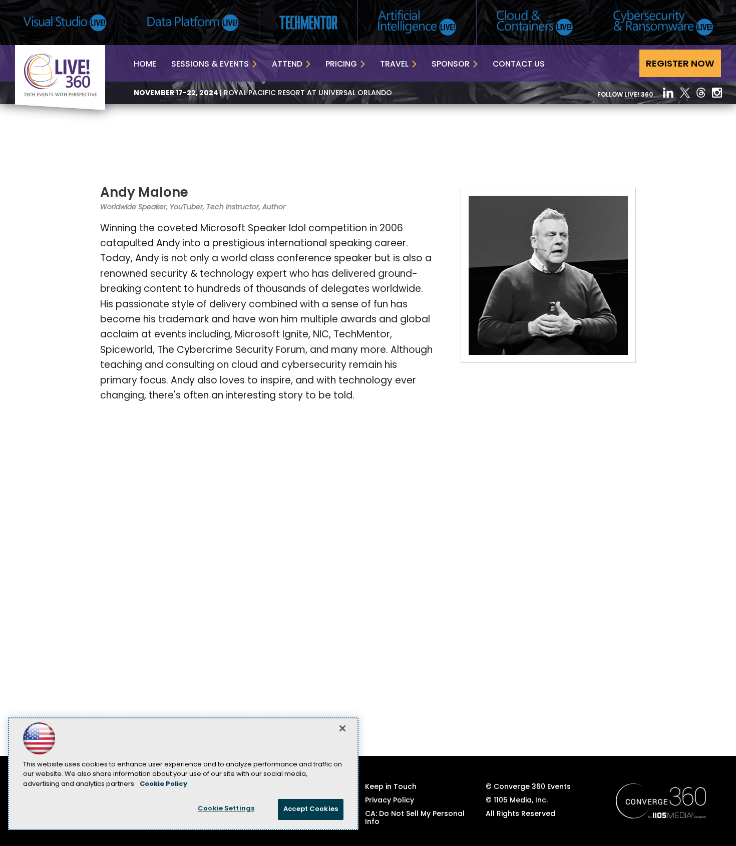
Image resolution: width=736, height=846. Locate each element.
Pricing (341, 65)
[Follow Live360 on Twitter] (685, 93)
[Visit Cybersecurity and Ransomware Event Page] (663, 23)
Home (145, 65)
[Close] (342, 728)
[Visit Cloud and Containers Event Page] (535, 23)
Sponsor (451, 65)
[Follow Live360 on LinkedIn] (668, 93)
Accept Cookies (310, 809)
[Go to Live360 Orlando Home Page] (60, 108)
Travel (394, 65)
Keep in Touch (391, 787)
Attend (287, 65)
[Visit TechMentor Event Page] (308, 23)
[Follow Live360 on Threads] (700, 93)
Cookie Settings (226, 808)
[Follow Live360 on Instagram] (717, 93)
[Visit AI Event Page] (417, 23)
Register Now (680, 64)
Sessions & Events (210, 65)
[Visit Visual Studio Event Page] (65, 23)
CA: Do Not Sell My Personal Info (415, 818)
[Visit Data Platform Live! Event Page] (193, 23)
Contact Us (519, 65)
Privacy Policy (389, 800)
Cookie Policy (163, 784)
